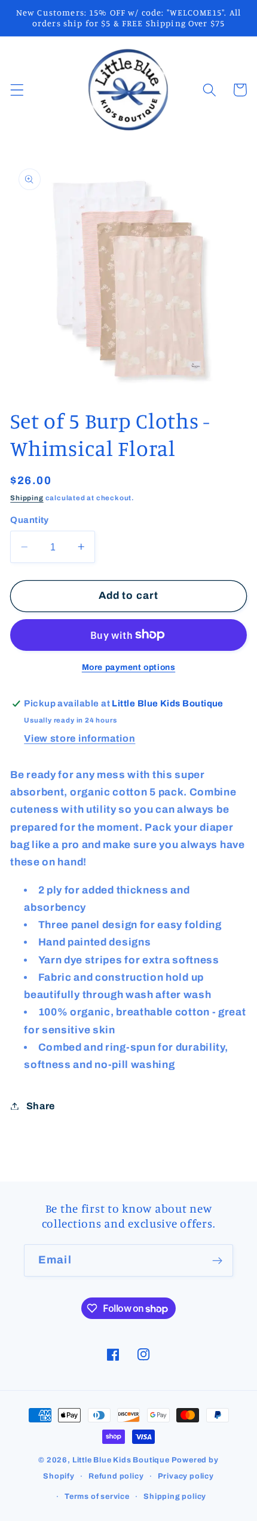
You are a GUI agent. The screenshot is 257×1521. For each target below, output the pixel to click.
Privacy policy (186, 1476)
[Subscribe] (217, 1260)
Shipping (26, 497)
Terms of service (97, 1496)
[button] (17, 90)
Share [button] (40, 1106)
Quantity (29, 520)
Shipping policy (174, 1496)
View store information (79, 738)
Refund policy (115, 1476)
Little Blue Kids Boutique (121, 1460)
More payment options (129, 667)
